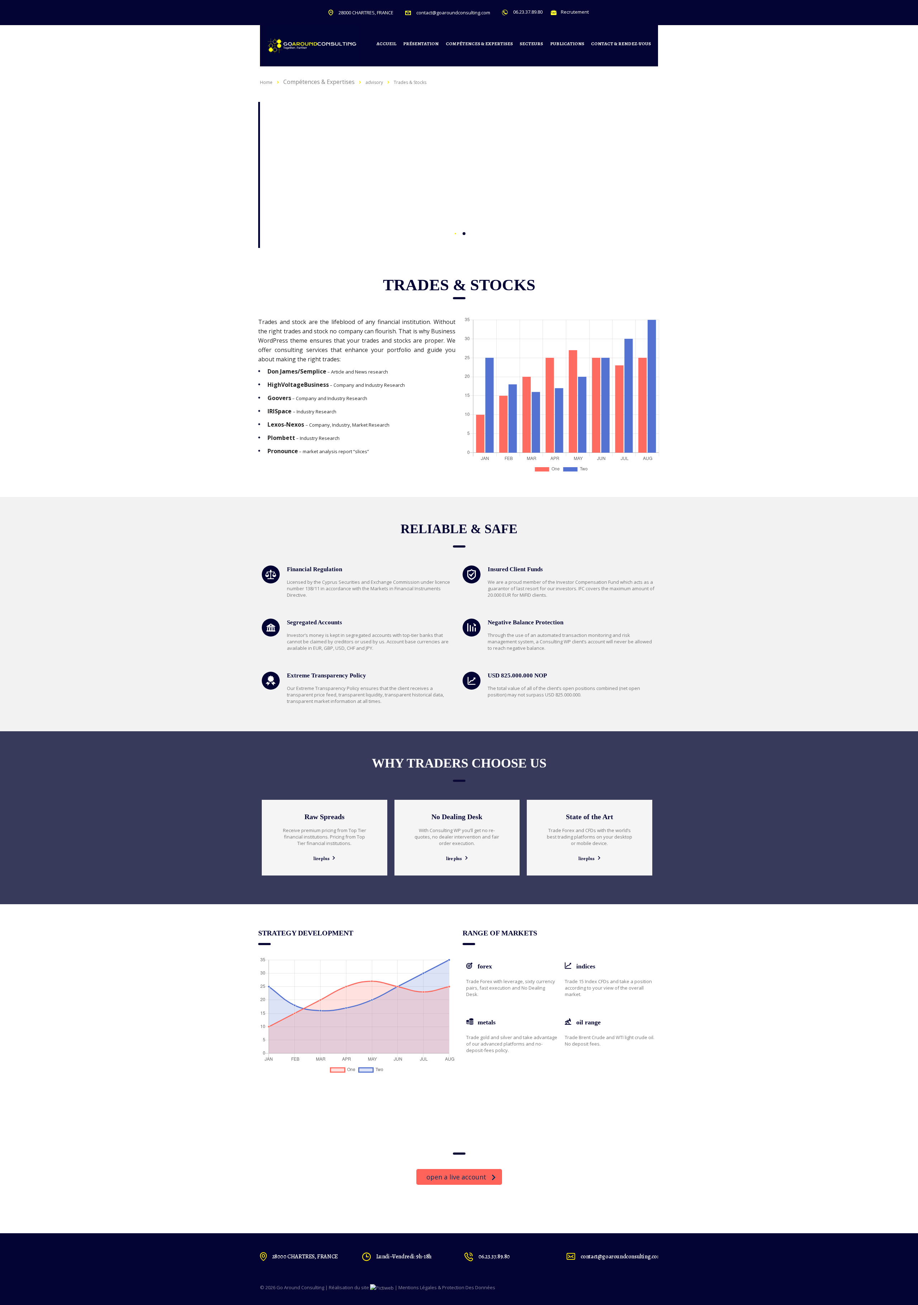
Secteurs (531, 44)
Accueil (386, 44)
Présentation (421, 44)
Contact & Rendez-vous (621, 44)
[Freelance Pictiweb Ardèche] (382, 1287)
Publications (567, 44)
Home (266, 82)
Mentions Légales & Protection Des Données (446, 1287)
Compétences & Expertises (479, 44)
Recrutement (575, 12)
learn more (303, 204)
